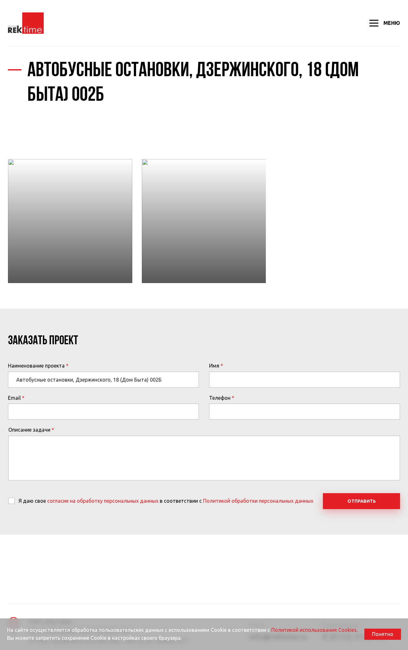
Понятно (382, 634)
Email (14, 398)
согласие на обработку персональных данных (102, 501)
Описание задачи (29, 430)
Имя (214, 366)
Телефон (219, 398)
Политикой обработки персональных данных (258, 501)
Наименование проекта (36, 366)
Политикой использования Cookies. (314, 630)
